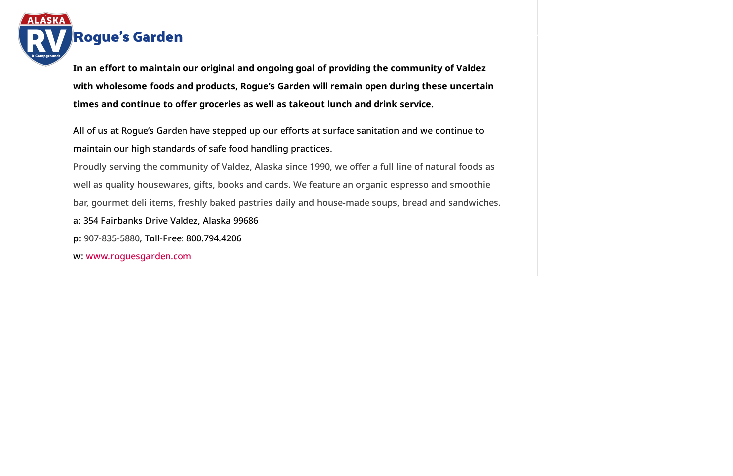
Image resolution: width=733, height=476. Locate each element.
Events (389, 34)
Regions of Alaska (319, 34)
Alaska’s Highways (227, 34)
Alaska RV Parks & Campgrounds (486, 34)
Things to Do (596, 34)
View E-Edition (671, 34)
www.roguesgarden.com (138, 256)
